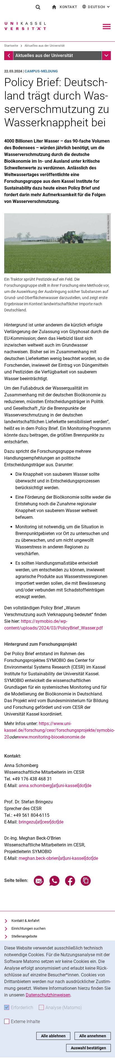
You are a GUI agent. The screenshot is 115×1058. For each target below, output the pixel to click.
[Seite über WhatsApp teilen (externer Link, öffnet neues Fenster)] (54, 884)
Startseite (11, 46)
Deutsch (99, 7)
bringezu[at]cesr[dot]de (41, 822)
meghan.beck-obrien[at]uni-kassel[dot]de (58, 858)
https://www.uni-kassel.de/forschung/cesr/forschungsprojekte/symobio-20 (59, 730)
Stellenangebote (24, 936)
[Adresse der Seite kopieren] (86, 884)
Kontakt (68, 7)
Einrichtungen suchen (28, 928)
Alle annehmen (92, 1036)
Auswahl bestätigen (88, 1048)
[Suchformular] (38, 7)
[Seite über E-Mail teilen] (39, 884)
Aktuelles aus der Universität (45, 46)
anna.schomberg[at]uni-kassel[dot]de (55, 785)
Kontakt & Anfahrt (25, 921)
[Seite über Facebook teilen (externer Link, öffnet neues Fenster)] (70, 884)
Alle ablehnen (53, 1036)
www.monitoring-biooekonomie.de (51, 737)
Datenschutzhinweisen (48, 995)
